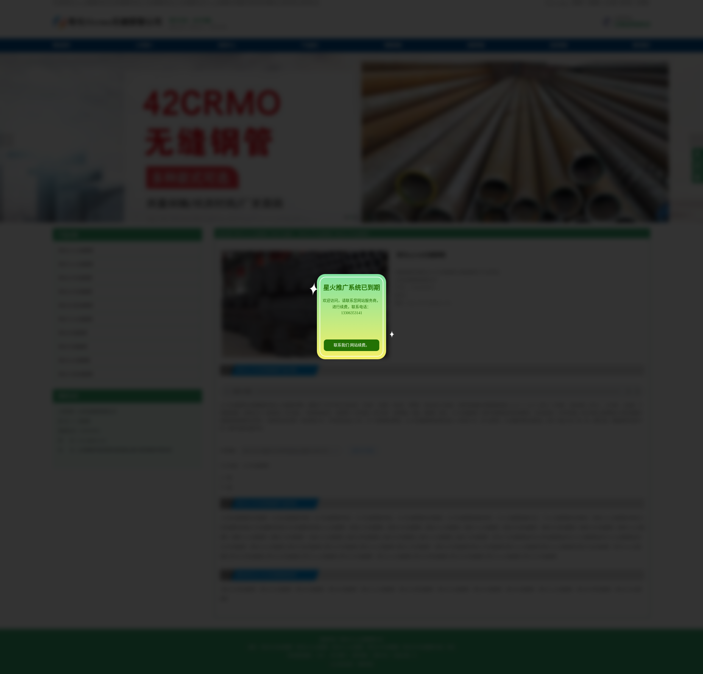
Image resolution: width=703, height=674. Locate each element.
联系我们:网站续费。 (351, 345)
